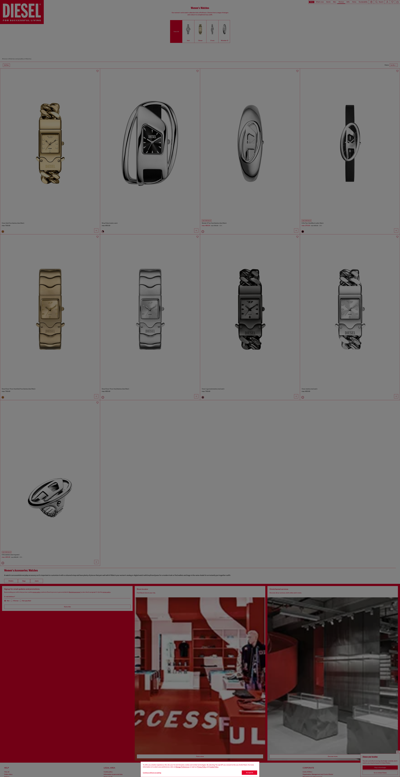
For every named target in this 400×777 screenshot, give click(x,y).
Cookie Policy (213, 767)
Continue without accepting (152, 772)
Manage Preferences (182, 767)
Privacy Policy (201, 767)
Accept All (249, 772)
